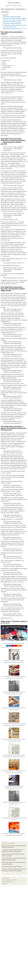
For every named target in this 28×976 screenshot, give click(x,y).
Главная (8, 5)
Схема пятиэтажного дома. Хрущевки (12, 866)
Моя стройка (14, 3)
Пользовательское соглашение (11, 879)
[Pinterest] (14, 646)
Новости (14, 5)
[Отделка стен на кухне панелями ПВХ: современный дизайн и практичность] (14, 659)
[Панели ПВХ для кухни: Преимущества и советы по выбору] (14, 816)
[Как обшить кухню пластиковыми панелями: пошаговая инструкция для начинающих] (14, 722)
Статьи (20, 5)
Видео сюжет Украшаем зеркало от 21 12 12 (15, 28)
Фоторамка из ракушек (20, 643)
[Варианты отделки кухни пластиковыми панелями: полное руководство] (14, 832)
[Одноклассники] (19, 646)
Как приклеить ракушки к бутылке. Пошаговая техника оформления (12, 22)
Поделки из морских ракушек (10, 643)
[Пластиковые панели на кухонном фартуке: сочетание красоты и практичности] (14, 674)
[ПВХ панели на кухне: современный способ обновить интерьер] (14, 706)
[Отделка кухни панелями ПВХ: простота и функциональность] (14, 800)
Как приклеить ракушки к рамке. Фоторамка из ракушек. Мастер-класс (14, 26)
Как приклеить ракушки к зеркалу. (12, 16)
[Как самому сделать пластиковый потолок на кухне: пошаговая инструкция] (14, 769)
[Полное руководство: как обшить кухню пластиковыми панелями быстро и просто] (14, 753)
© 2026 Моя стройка (5, 877)
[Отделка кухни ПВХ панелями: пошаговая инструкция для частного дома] (14, 690)
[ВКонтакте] (8, 646)
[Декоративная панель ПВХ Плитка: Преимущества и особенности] (14, 784)
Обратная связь (5, 883)
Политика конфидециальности (7, 881)
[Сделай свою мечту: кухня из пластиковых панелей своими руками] (14, 737)
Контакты (3, 879)
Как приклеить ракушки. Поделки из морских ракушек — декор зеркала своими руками (15, 19)
